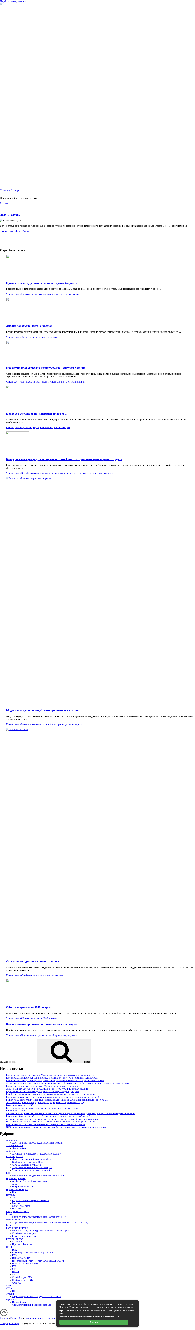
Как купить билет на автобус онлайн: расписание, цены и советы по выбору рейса (49, 1116)
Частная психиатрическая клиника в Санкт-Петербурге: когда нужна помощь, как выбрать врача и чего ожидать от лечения (70, 1113)
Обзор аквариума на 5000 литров (28, 1007)
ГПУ (14, 1255)
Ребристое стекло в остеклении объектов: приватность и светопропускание (45, 1124)
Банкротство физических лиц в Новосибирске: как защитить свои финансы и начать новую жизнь (57, 1099)
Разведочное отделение (24, 1236)
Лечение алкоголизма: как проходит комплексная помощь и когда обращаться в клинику (52, 1119)
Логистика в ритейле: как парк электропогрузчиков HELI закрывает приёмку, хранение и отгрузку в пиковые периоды (68, 1083)
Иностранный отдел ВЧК (25, 1263)
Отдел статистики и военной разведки (32, 1304)
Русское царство (14, 1239)
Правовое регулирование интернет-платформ (36, 413)
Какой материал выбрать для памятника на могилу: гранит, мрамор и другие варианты (51, 1094)
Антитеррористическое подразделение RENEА (36, 1153)
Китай (9, 1214)
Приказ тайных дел (22, 1244)
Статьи (9, 1285)
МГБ (14, 1269)
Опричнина (18, 1241)
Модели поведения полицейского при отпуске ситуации (43, 710)
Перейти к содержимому (13, 1)
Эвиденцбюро (19, 1148)
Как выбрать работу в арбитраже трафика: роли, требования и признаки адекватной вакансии (55, 1080)
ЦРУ (14, 1291)
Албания (10, 1151)
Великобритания (14, 1156)
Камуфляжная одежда (17, 1211)
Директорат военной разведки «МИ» (31, 1159)
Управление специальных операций (31, 1170)
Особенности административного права (32, 961)
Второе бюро (19, 1302)
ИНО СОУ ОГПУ (21, 1258)
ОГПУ (15, 1274)
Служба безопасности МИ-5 (26, 1164)
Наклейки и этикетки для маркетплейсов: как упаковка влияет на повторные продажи (51, 1121)
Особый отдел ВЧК (22, 1277)
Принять (94, 1322)
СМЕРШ (16, 1282)
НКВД (15, 1271)
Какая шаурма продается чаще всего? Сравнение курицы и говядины (42, 1086)
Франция (11, 1299)
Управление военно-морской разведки (32, 1167)
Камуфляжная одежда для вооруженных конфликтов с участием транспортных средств (64, 459)
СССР (9, 1247)
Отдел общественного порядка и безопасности (36, 1296)
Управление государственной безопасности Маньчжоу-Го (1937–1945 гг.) (50, 1222)
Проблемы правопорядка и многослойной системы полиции (46, 367)
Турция (10, 1293)
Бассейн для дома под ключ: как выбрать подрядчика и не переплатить (43, 1108)
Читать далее (16, 231)
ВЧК (14, 1250)
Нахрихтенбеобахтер (23, 1186)
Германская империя (17, 1189)
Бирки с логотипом (16, 1110)
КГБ (14, 1266)
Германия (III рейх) (16, 1178)
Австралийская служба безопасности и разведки (37, 1142)
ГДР (8, 1173)
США (9, 1288)
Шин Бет (16, 1208)
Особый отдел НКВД (23, 1280)
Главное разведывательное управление (32, 1252)
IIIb (14, 1192)
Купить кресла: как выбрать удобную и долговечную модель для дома (42, 1091)
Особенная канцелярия (24, 1233)
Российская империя (17, 1228)
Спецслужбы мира (9, 190)
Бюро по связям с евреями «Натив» (30, 1200)
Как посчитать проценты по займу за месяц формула (41, 1024)
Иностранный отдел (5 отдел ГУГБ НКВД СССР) (38, 1261)
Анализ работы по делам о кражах (29, 325)
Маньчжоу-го (13, 1219)
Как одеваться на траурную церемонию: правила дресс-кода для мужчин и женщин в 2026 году (55, 1097)
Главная (4, 1318)
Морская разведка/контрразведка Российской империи (40, 1230)
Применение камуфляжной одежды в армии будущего (42, 283)
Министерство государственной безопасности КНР (39, 1217)
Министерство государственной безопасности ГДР (38, 1175)
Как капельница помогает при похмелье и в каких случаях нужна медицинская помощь (52, 1077)
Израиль (10, 1195)
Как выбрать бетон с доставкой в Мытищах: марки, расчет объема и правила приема (50, 1075)
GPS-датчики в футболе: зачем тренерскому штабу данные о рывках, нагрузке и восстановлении (56, 1127)
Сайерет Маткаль (21, 1206)
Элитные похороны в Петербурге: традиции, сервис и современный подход (45, 1102)
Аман (15, 1197)
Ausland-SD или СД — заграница (29, 1181)
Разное (9, 1225)
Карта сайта (16, 1318)
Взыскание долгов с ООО (19, 1105)
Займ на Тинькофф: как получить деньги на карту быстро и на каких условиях (47, 1088)
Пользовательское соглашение (40, 1318)
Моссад (16, 1203)
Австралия (11, 1140)
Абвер (15, 1184)
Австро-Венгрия (14, 1145)
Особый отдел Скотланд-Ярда (27, 1162)
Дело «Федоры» (10, 214)
